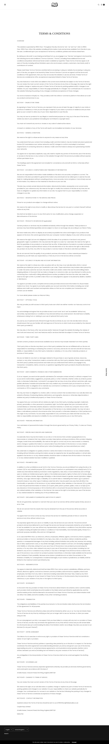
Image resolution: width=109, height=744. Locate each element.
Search (6, 733)
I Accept (74, 742)
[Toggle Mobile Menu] (6, 5)
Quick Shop (106, 372)
